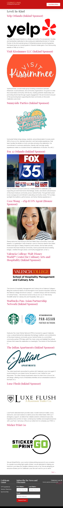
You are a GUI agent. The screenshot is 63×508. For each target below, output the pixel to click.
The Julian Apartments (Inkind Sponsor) (30, 347)
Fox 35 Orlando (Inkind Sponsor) (26, 151)
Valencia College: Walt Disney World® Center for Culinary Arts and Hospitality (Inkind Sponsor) (28, 257)
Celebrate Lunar (5, 481)
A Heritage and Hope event (13, 4)
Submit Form (22, 500)
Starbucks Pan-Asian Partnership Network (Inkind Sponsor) (27, 302)
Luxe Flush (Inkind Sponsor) (24, 383)
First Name (20, 486)
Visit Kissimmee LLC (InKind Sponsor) (30, 51)
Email (18, 493)
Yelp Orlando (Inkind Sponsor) (25, 15)
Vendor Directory (6, 489)
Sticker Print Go (16, 425)
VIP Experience (5, 487)
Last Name (32, 486)
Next (53, 472)
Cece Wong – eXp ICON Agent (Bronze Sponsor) (29, 202)
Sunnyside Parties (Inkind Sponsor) (28, 103)
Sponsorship (5, 492)
